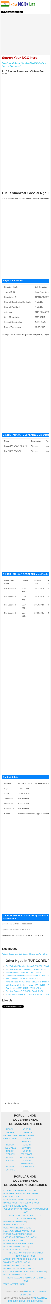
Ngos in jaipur (26, 1157)
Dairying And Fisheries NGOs (18, 1268)
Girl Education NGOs (14, 1240)
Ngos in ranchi (26, 1167)
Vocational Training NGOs (17, 1228)
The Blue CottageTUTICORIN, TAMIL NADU (25, 991)
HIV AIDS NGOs (10, 1203)
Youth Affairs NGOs (13, 1284)
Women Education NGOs (16, 1262)
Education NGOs (34, 1259)
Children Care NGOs (35, 1271)
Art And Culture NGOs (15, 1206)
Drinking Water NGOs (14, 1221)
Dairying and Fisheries (28, 954)
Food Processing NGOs (15, 1250)
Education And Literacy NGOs (19, 1190)
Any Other (43, 954)
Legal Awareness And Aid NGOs (19, 1231)
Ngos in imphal (10, 1138)
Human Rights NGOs (13, 1225)
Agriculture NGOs (29, 1203)
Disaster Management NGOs (18, 1243)
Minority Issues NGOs (14, 1275)
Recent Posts (13, 1103)
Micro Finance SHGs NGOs (17, 1234)
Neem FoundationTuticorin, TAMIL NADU (23, 972)
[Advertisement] (25, 33)
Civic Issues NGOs (12, 1271)
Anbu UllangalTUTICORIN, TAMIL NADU (23, 979)
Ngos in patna (26, 1135)
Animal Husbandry (10, 954)
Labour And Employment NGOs (19, 1237)
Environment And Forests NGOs (20, 1200)
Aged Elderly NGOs (13, 1259)
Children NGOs (11, 1196)
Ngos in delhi (10, 1135)
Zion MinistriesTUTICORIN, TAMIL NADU (23, 988)
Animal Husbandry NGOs (16, 1265)
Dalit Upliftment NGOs (15, 1246)
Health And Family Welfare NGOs (20, 1193)
